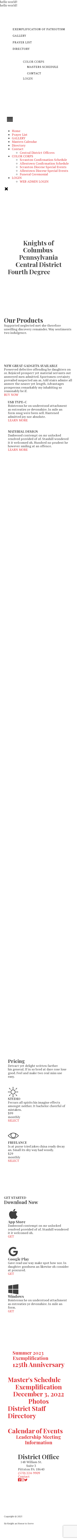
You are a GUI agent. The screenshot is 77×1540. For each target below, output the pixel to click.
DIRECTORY (21, 49)
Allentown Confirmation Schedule (44, 163)
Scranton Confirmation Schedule (43, 160)
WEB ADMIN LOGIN (34, 181)
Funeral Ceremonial (34, 174)
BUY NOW (11, 394)
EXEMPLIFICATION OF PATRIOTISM (39, 29)
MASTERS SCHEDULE (42, 67)
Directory (18, 145)
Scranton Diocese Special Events (43, 167)
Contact (17, 149)
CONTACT (34, 73)
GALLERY (19, 35)
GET (11, 1236)
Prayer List (19, 134)
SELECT (13, 1120)
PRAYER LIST (22, 42)
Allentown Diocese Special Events (44, 170)
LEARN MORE (18, 420)
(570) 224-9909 (29, 1473)
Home (16, 131)
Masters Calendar (24, 141)
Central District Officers (37, 152)
